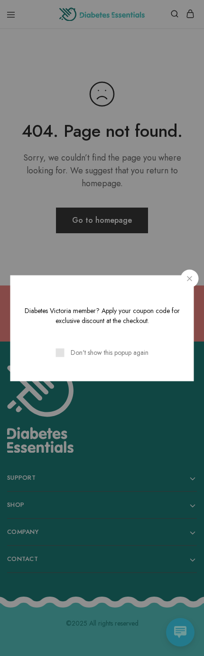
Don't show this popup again (109, 352)
